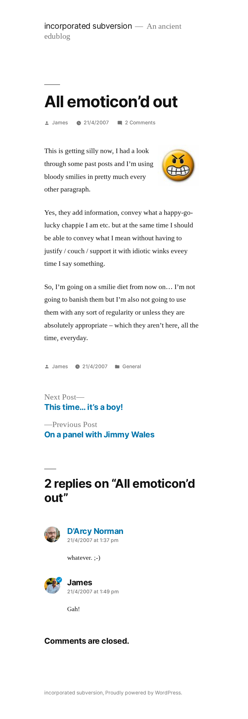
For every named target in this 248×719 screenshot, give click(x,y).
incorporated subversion (88, 26)
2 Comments (140, 123)
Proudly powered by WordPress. (143, 693)
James (60, 123)
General (131, 366)
